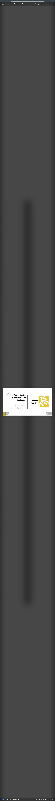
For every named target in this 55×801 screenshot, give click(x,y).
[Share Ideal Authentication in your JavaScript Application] (46, 799)
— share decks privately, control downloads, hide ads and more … (27, 1)
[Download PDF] (52, 799)
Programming (37, 799)
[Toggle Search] (51, 4)
